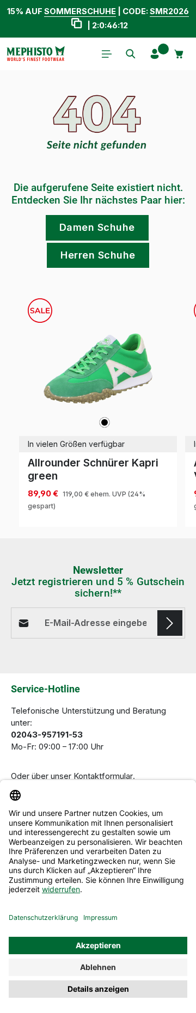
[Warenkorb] (179, 54)
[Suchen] (131, 54)
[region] (98, 408)
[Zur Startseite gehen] (35, 54)
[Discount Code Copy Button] (76, 24)
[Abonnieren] (169, 622)
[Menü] (107, 54)
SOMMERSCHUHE (80, 11)
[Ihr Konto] (155, 54)
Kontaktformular (103, 776)
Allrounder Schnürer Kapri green (93, 469)
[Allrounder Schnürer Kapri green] (98, 368)
